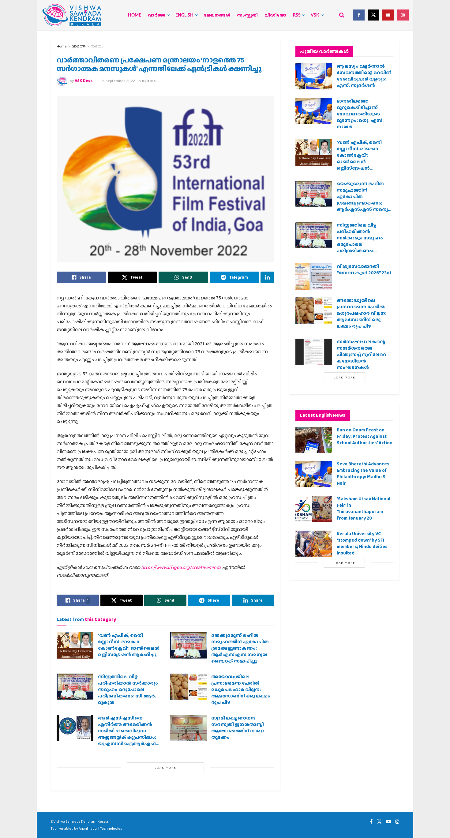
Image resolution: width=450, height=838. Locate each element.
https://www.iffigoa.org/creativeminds (181, 567)
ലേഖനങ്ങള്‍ (217, 15)
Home (134, 15)
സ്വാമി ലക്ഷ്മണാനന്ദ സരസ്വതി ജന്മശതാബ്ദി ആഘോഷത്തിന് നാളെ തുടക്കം (237, 728)
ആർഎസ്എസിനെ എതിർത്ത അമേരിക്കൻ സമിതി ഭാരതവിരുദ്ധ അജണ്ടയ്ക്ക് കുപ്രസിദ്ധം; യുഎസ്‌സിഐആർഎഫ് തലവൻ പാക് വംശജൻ (127, 734)
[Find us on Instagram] (403, 15)
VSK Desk (83, 81)
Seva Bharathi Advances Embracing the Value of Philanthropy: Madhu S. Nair (363, 473)
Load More (165, 767)
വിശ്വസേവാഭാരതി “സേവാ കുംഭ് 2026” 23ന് (364, 269)
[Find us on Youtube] (388, 15)
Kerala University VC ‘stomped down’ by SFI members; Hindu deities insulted (362, 543)
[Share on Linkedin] (267, 277)
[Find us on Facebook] (359, 15)
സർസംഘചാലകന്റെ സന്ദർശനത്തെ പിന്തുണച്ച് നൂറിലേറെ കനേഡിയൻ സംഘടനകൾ (361, 354)
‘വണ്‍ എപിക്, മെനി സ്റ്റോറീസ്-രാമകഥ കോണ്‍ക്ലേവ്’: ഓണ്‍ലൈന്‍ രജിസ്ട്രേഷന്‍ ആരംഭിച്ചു (128, 645)
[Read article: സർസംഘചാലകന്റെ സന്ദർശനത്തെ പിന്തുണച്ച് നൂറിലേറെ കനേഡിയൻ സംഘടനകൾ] (313, 352)
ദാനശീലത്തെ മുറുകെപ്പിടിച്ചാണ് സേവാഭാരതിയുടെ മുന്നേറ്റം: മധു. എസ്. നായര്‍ (360, 114)
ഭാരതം (97, 46)
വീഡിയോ (275, 15)
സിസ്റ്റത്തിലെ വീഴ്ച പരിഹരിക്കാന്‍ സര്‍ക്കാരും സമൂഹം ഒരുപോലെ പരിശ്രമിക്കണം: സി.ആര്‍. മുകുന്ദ (128, 689)
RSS (297, 15)
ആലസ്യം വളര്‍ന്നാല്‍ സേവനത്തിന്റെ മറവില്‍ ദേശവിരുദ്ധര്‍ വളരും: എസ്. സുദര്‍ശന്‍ (364, 76)
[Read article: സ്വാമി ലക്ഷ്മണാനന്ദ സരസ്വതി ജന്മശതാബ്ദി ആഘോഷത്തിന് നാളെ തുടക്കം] (188, 728)
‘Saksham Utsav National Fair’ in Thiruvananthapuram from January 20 (363, 508)
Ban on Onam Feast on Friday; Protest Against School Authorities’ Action (364, 436)
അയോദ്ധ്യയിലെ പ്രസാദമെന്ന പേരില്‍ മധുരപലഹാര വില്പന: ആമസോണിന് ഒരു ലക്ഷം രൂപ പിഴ (240, 689)
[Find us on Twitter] (373, 15)
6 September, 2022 (118, 81)
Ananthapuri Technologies (100, 828)
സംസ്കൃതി (247, 15)
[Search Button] (341, 15)
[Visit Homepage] (72, 15)
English (184, 15)
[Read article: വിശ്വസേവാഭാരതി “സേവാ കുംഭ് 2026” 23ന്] (313, 276)
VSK (315, 15)
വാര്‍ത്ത (156, 15)
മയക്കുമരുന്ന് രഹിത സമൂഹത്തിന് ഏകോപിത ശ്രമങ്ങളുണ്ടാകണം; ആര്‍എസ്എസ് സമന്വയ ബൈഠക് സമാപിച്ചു (240, 648)
